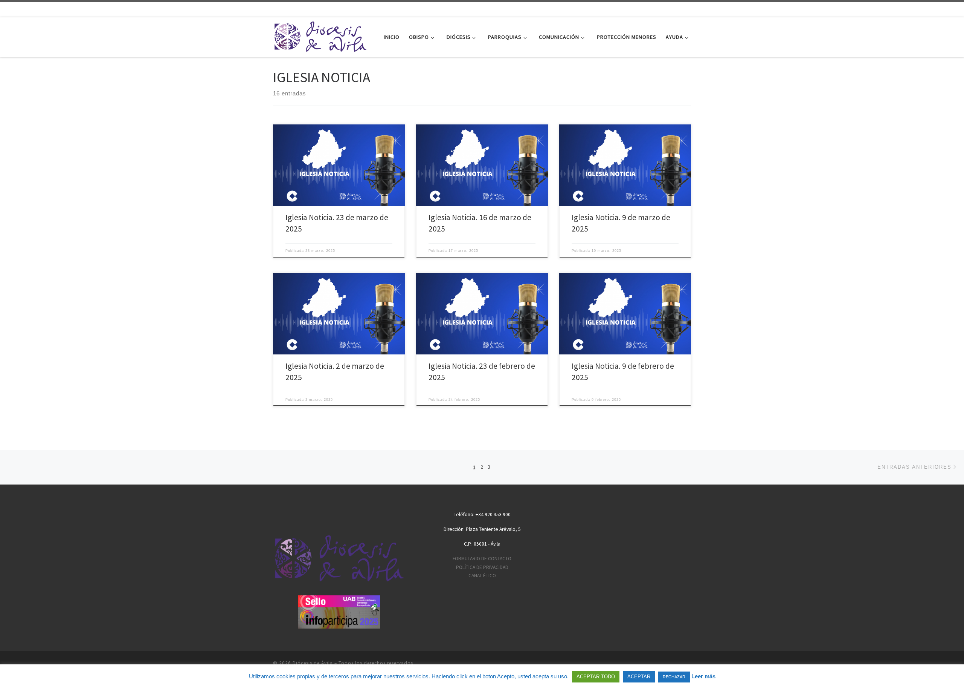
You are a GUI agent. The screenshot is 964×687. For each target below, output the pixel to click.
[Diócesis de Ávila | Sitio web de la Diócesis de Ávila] (320, 35)
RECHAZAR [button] (674, 677)
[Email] (907, 9)
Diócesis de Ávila (313, 663)
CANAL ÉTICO (482, 575)
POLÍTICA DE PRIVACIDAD (482, 567)
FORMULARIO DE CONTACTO (482, 558)
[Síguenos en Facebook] (919, 9)
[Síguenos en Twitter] (931, 9)
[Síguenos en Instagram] (955, 9)
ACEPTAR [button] (638, 676)
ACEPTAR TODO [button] (596, 676)
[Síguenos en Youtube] (943, 9)
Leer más (703, 676)
